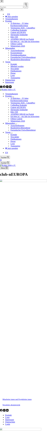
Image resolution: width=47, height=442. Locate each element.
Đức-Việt (14, 112)
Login (7, 424)
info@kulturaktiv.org (10, 388)
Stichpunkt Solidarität (19, 110)
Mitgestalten (10, 123)
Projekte (8, 96)
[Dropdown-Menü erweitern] (13, 96)
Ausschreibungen (17, 125)
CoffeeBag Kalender (19, 105)
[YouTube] (7, 411)
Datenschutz (10, 422)
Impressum (9, 420)
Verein (7, 132)
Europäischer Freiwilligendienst (23, 130)
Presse (13, 141)
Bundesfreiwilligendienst (20, 128)
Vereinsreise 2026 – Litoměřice (23, 103)
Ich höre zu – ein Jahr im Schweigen (25, 116)
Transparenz (15, 146)
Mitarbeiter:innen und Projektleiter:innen (17, 399)
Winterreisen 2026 (18, 121)
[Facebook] (1, 411)
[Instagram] (4, 411)
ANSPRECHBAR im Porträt (22, 114)
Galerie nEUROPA (18, 107)
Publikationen (16, 139)
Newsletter (15, 137)
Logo (13, 144)
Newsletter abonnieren (11, 405)
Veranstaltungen (11, 94)
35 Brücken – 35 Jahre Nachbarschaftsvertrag (19, 99)
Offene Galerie (16, 119)
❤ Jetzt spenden (11, 148)
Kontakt (14, 135)
